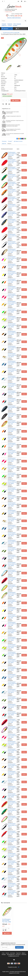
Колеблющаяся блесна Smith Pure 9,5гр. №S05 (12, 855)
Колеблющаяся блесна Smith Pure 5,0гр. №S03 (12, 639)
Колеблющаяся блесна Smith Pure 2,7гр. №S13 (12, 378)
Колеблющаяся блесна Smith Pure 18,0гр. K (12, 236)
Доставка (12, 953)
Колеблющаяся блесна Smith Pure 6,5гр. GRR (12, 721)
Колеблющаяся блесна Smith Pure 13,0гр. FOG (12, 161)
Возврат (4, 954)
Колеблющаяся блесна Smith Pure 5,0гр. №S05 (12, 654)
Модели (9, 143)
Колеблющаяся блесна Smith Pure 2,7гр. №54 (12, 273)
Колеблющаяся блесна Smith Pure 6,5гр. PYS (12, 728)
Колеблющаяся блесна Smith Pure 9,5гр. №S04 (12, 848)
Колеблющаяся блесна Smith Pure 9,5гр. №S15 (12, 885)
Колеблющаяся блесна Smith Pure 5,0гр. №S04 (12, 646)
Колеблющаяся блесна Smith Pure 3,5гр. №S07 (12, 504)
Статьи (10, 25)
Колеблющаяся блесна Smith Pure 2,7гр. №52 (12, 258)
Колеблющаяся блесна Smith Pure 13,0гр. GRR (12, 198)
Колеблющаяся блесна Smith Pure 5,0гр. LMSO (12, 594)
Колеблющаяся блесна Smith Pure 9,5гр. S (12, 825)
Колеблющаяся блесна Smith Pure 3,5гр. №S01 (12, 460)
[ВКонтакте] (17, 138)
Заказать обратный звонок (14, 17)
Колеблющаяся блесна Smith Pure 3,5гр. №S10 (12, 519)
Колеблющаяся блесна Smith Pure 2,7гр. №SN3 (12, 400)
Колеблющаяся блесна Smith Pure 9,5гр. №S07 (12, 862)
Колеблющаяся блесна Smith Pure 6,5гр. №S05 (12, 751)
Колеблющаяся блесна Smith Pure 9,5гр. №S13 (12, 877)
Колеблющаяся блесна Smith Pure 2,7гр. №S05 (12, 325)
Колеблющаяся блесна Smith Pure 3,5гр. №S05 (12, 489)
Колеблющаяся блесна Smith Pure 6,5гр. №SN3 (12, 795)
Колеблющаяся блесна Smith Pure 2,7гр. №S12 (12, 370)
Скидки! (4, 24)
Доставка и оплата (18, 141)
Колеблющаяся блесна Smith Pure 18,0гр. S (12, 243)
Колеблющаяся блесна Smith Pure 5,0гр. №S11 (12, 676)
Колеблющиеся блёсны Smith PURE (11, 32)
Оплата (7, 953)
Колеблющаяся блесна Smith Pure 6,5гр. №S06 (12, 758)
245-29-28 (15, 16)
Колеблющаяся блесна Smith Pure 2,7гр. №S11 (12, 363)
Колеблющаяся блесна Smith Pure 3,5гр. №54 (12, 437)
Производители (11, 954)
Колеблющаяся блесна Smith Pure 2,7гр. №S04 (12, 318)
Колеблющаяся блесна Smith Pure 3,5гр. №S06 (12, 497)
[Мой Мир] (20, 138)
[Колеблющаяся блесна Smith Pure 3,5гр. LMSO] (9, 67)
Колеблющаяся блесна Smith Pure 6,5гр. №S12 (12, 773)
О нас (3, 953)
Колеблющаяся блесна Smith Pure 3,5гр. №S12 (12, 534)
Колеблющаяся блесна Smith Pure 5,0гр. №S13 (12, 691)
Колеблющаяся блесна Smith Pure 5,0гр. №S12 (12, 683)
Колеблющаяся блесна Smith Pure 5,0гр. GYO (12, 586)
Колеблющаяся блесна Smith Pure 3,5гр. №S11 (12, 527)
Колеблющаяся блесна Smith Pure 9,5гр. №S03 (12, 840)
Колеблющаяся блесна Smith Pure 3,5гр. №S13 (12, 542)
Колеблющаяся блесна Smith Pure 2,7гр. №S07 (12, 340)
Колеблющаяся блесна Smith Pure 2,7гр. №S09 (12, 348)
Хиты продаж (17, 24)
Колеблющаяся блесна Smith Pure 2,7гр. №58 (12, 288)
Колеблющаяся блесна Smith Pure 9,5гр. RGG (12, 818)
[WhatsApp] (25, 138)
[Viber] (23, 138)
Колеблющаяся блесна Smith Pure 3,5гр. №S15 (12, 557)
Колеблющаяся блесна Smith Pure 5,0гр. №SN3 (12, 713)
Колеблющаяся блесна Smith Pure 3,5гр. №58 (12, 452)
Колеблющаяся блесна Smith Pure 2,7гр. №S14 (12, 385)
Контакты (18, 954)
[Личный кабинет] (25, 1)
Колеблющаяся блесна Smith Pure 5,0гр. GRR (12, 579)
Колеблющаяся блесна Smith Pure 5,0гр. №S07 (12, 661)
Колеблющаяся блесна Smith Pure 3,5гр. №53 (12, 430)
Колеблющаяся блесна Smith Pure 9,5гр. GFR (12, 803)
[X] (22, 138)
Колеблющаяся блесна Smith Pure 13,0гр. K (12, 206)
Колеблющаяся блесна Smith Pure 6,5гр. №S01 (12, 736)
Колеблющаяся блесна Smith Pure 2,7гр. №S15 (12, 392)
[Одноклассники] (18, 138)
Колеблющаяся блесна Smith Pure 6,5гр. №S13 (12, 780)
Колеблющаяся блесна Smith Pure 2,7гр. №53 (12, 266)
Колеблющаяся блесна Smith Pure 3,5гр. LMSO (6, 921)
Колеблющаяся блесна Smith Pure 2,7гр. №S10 (12, 355)
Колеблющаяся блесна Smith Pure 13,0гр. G (12, 169)
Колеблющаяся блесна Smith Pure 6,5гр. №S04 (12, 743)
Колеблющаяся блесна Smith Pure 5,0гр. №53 (12, 601)
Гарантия (4, 143)
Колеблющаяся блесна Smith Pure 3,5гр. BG (12, 407)
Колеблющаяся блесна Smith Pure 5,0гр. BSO (12, 572)
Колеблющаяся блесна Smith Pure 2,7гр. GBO (12, 251)
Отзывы (15, 25)
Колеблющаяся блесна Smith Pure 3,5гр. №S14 (12, 549)
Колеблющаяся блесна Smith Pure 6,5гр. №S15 (12, 788)
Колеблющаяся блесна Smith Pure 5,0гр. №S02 (12, 631)
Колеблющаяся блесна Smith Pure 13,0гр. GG (12, 176)
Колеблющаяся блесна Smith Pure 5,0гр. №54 (12, 609)
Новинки (9, 24)
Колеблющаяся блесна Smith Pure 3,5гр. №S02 (12, 467)
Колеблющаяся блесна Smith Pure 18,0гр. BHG (12, 221)
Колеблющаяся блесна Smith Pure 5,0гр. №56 (12, 616)
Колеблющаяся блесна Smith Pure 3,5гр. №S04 (12, 482)
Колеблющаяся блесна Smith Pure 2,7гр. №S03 (12, 310)
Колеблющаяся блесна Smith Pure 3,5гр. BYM (12, 415)
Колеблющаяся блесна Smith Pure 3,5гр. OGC (12, 422)
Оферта (23, 953)
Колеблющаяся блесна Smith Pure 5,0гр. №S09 (12, 668)
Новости (4, 25)
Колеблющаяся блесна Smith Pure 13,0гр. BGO (12, 154)
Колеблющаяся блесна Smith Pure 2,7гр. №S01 (12, 295)
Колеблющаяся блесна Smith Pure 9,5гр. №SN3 (12, 892)
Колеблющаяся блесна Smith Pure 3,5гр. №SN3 (12, 564)
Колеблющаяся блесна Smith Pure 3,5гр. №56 (12, 445)
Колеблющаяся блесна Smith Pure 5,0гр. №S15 (12, 706)
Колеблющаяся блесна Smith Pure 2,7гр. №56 (12, 281)
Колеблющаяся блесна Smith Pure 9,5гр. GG (12, 810)
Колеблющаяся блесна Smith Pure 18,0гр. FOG (12, 228)
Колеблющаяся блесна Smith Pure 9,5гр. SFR (12, 833)
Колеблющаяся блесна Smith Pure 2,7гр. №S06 (12, 333)
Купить (16, 100)
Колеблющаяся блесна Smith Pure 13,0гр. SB (12, 213)
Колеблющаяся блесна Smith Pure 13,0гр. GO (12, 191)
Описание (4, 141)
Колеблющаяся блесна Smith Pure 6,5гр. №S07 (12, 765)
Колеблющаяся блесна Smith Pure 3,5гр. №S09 (12, 512)
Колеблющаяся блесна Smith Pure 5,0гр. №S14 (12, 698)
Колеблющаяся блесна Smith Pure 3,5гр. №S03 (12, 475)
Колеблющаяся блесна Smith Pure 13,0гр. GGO (12, 184)
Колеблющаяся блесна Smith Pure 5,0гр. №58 (12, 624)
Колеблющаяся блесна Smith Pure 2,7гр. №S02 (12, 303)
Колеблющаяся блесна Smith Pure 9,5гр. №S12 (12, 870)
